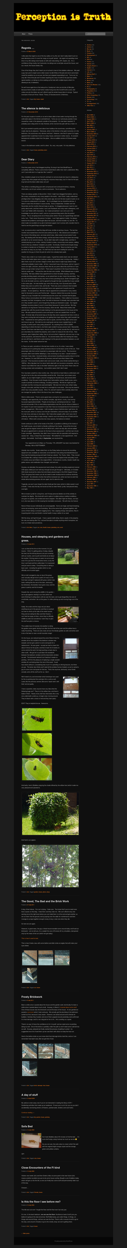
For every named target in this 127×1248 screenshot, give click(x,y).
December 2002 (91, 389)
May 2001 (90, 423)
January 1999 (91, 469)
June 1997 (90, 484)
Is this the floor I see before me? (41, 1201)
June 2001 (90, 421)
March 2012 (90, 207)
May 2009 (90, 278)
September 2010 (92, 245)
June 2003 (90, 387)
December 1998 (91, 471)
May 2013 (90, 182)
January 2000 (91, 448)
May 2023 (90, 125)
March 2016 (90, 144)
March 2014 (90, 169)
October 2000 (91, 433)
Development (91, 55)
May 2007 (90, 326)
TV (88, 101)
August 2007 (90, 320)
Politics (89, 93)
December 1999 (91, 450)
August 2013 (90, 175)
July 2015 (90, 152)
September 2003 (92, 383)
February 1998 (91, 477)
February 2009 (91, 284)
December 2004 (91, 366)
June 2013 (90, 180)
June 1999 (90, 460)
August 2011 (90, 222)
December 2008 (91, 289)
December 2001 (91, 412)
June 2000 (90, 442)
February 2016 (91, 146)
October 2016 (91, 140)
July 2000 (90, 440)
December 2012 (91, 190)
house (38, 99)
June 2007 (90, 324)
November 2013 (91, 171)
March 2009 (90, 282)
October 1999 (91, 454)
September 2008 (92, 295)
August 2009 (90, 272)
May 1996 (90, 488)
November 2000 (91, 431)
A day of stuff (29, 1095)
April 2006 (90, 343)
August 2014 (90, 163)
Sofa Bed (27, 1126)
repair (42, 99)
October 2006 (91, 331)
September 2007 (92, 318)
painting (47, 1117)
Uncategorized (91, 103)
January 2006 (91, 349)
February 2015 (91, 157)
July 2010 (90, 249)
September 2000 (92, 435)
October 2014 (91, 161)
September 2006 (92, 333)
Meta (30, 527)
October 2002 (91, 391)
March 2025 (90, 117)
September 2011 (92, 220)
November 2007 (91, 314)
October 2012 (91, 194)
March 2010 (90, 257)
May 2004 (90, 375)
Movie (89, 80)
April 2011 (90, 230)
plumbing (40, 150)
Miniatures (90, 78)
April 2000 (90, 444)
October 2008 (91, 293)
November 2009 (91, 266)
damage (40, 1085)
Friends (36, 1192)
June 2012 (90, 201)
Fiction (89, 61)
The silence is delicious (35, 108)
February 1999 (91, 467)
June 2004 (90, 372)
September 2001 (92, 417)
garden (36, 892)
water (45, 150)
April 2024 (90, 121)
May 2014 (90, 167)
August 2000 (90, 437)
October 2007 (91, 316)
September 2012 (92, 197)
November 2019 (91, 134)
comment (30, 1012)
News (88, 82)
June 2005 (90, 362)
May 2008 (90, 303)
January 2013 (91, 188)
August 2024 (90, 119)
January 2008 (91, 312)
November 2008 (91, 291)
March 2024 (90, 123)
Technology (90, 99)
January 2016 (91, 148)
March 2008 (90, 308)
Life (28, 99)
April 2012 (90, 205)
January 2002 (91, 410)
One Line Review (92, 85)
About (23, 34)
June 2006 (90, 339)
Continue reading (27, 1112)
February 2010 (91, 259)
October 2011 (91, 217)
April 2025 (90, 115)
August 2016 (90, 142)
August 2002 (90, 395)
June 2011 (90, 226)
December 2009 (91, 264)
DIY (88, 57)
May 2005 (90, 364)
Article (89, 47)
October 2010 (91, 243)
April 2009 (90, 280)
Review (89, 97)
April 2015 (90, 155)
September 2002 (92, 393)
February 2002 (91, 408)
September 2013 (92, 173)
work (61, 527)
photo (44, 892)
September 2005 (92, 358)
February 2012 (91, 209)
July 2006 (90, 337)
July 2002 (90, 398)
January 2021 (91, 129)
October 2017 (91, 136)
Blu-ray (89, 49)
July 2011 (90, 224)
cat (38, 527)
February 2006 (91, 347)
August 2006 (90, 335)
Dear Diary (27, 159)
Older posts (25, 1233)
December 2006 (91, 328)
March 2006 (90, 345)
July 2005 (90, 360)
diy (35, 99)
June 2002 (90, 400)
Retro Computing (92, 95)
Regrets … (27, 48)
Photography (91, 89)
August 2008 (90, 297)
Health (45, 527)
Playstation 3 (91, 91)
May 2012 (90, 203)
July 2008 (90, 299)
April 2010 (90, 255)
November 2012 (91, 192)
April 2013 (90, 184)
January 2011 (91, 236)
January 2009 (91, 287)
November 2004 (91, 368)
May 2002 (90, 402)
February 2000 (91, 446)
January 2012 (91, 211)
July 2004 (90, 370)
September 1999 (92, 456)
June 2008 (90, 301)
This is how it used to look (29, 938)
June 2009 (90, 276)
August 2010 (90, 247)
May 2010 (90, 253)
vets (58, 527)
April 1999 (90, 465)
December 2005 (91, 352)
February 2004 (91, 381)
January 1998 (91, 479)
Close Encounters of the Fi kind (40, 1167)
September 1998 (92, 475)
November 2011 (91, 215)
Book (88, 51)
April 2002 (90, 404)
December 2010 (91, 238)
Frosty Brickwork (31, 997)
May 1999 (90, 463)
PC (88, 87)
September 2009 (92, 270)
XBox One (90, 105)
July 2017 (90, 138)
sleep (48, 892)
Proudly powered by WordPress (63, 1241)
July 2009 (90, 274)
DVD (88, 59)
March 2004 (90, 379)
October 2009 (91, 268)
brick (35, 1085)
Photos (30, 34)
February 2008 (91, 310)
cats (41, 527)
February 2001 (91, 425)
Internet (89, 70)
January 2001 (91, 427)
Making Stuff (91, 74)
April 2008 (90, 305)
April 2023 (90, 127)
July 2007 (90, 322)
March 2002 (90, 406)
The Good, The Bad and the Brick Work (45, 901)
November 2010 (91, 240)
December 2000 (91, 429)
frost (44, 1085)
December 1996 (91, 486)
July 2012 (90, 199)
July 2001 (90, 419)
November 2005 (91, 354)
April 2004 (90, 377)
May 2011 (90, 228)
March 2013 (90, 186)
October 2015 (91, 150)
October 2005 (91, 356)
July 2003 (90, 385)
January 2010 (91, 261)
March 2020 (90, 132)
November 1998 (91, 473)
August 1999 (90, 458)
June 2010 (90, 251)
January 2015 (91, 159)
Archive (89, 45)
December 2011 (91, 213)
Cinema (89, 53)
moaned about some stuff (68, 1007)
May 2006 (90, 341)
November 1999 (91, 452)
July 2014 (90, 165)
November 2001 (91, 414)
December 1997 (91, 481)
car (35, 987)
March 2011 (90, 232)
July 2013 (90, 178)
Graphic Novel (91, 66)
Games (89, 64)
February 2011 (91, 234)
